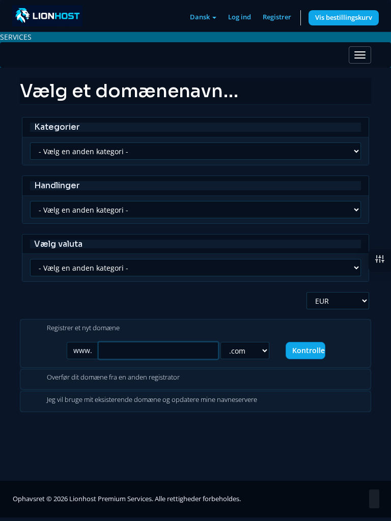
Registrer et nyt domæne (83, 327)
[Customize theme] (380, 260)
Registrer (277, 17)
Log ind (239, 17)
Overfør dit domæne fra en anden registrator (113, 377)
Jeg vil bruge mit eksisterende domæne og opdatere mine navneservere (152, 399)
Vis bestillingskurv (343, 17)
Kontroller (308, 350)
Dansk (200, 17)
